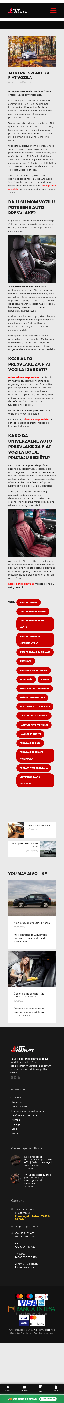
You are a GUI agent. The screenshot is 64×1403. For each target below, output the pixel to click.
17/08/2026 (29, 1168)
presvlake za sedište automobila (31, 755)
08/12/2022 (26, 82)
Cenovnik (17, 1102)
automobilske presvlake (33, 670)
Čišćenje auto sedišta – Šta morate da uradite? (29, 995)
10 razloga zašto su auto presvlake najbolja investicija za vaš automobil (37, 1178)
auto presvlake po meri (33, 611)
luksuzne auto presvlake (34, 716)
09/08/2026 (29, 1186)
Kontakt (16, 1119)
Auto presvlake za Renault (35, 652)
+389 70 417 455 (26, 1267)
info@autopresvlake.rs (27, 1226)
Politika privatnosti (44, 1333)
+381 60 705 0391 (24, 1236)
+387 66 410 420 (26, 1246)
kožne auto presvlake (37, 419)
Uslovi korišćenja (19, 1333)
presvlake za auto (30, 743)
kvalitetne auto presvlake (35, 706)
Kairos (45, 679)
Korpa (15, 1133)
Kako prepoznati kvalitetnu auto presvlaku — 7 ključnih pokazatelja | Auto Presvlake (38, 1160)
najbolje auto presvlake (34, 725)
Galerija (16, 1124)
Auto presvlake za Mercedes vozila (30, 639)
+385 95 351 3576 (27, 1257)
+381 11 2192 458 (24, 1233)
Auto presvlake (28, 602)
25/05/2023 (19, 927)
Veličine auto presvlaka (24, 1115)
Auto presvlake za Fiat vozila (33, 624)
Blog (11, 82)
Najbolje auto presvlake (21, 583)
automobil (26, 661)
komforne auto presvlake (34, 688)
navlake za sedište (30, 734)
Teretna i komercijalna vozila (29, 1110)
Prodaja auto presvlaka (34, 768)
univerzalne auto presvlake (30, 780)
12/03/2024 (19, 1000)
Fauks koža (26, 679)
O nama (16, 1097)
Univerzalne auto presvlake (23, 377)
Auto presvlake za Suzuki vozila (32, 923)
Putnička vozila (21, 1106)
